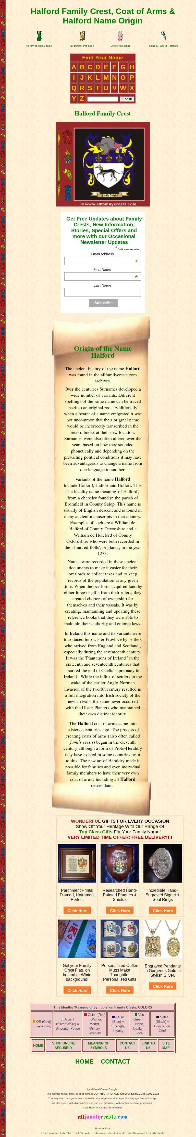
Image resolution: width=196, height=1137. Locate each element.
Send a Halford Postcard (163, 45)
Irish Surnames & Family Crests (146, 1133)
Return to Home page (39, 45)
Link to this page (120, 45)
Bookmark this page (82, 45)
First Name (115, 269)
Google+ (113, 1089)
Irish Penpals (82, 1133)
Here (92, 1107)
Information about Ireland (109, 1133)
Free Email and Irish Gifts (56, 1133)
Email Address (114, 254)
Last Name (102, 285)
